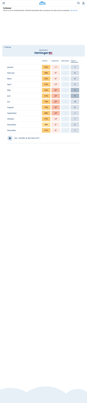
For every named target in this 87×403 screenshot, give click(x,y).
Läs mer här (73, 10)
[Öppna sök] (78, 3)
